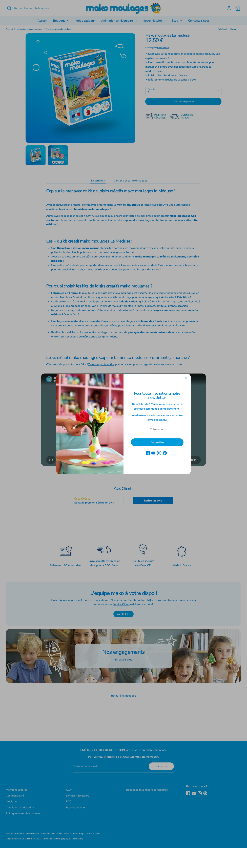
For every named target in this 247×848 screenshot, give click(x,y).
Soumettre (157, 442)
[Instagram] (159, 453)
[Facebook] (148, 453)
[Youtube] (153, 453)
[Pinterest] (165, 453)
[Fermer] (186, 378)
